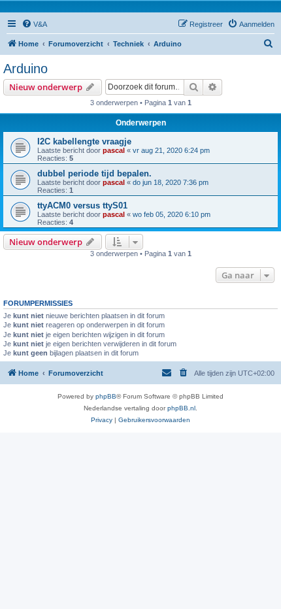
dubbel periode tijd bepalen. (94, 173)
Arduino (25, 68)
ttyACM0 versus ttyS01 (82, 205)
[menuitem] (34, 24)
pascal (114, 150)
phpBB (105, 396)
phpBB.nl (181, 408)
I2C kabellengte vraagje (84, 141)
